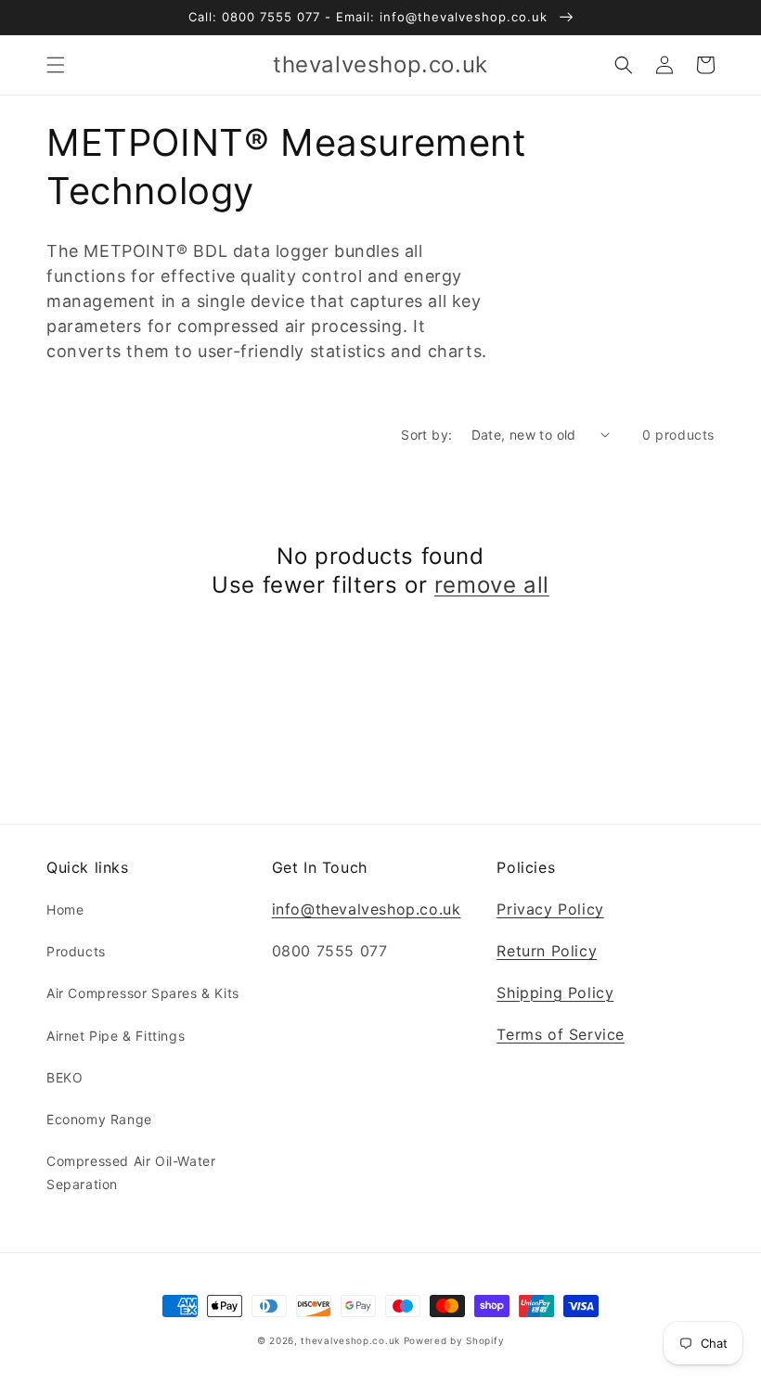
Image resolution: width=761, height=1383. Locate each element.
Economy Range (99, 1119)
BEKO (64, 1077)
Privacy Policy (550, 909)
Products (76, 951)
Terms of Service (561, 1034)
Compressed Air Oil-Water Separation (130, 1172)
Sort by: (426, 434)
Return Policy (547, 950)
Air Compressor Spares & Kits (142, 993)
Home (65, 909)
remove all (491, 584)
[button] (55, 65)
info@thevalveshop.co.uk (366, 909)
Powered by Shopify (454, 1340)
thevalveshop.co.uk (350, 1340)
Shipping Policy (555, 992)
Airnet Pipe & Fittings (115, 1036)
